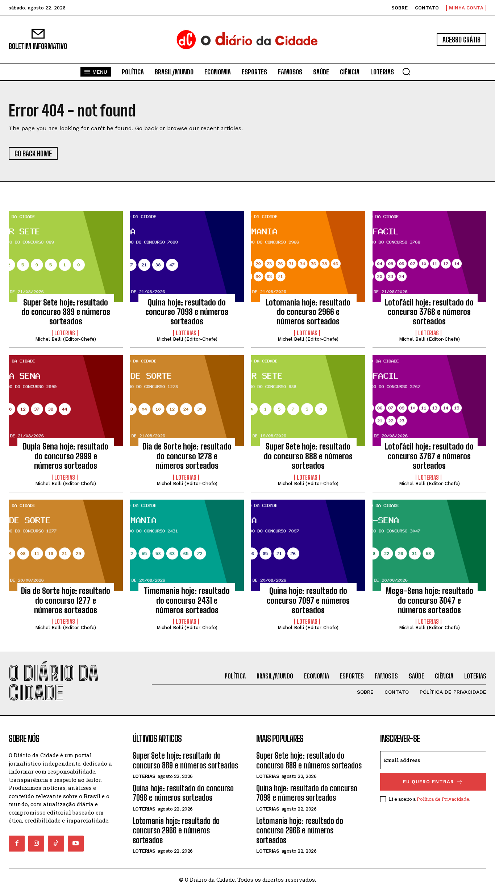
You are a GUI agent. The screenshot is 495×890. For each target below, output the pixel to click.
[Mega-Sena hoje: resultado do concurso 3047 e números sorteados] (430, 545)
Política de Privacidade (443, 799)
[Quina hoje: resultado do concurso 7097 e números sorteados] (308, 545)
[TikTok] (56, 844)
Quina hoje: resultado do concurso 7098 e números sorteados (186, 312)
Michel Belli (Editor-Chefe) (65, 339)
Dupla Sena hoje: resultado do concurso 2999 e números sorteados (65, 456)
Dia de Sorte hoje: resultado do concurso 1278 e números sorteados (187, 456)
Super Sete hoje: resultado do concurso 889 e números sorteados (65, 312)
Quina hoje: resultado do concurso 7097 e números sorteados (308, 600)
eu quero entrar (428, 781)
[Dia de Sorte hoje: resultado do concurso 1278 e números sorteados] (187, 401)
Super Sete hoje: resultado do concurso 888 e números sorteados (308, 456)
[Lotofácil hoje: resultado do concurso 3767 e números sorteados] (430, 401)
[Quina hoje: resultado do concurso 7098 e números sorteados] (187, 256)
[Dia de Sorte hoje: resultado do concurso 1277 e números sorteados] (66, 545)
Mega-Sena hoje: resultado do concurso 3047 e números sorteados (429, 600)
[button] (406, 71)
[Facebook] (17, 844)
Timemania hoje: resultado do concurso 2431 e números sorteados (187, 600)
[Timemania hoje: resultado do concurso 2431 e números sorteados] (187, 545)
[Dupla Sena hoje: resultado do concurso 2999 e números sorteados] (66, 401)
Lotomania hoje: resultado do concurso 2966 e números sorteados (308, 312)
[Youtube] (76, 844)
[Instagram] (36, 844)
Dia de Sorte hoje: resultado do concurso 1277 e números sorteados (65, 600)
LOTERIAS (64, 333)
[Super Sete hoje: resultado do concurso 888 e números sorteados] (308, 401)
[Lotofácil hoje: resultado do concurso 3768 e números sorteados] (430, 256)
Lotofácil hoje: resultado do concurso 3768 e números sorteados (429, 312)
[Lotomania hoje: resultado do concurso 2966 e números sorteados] (308, 256)
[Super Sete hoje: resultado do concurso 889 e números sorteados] (66, 256)
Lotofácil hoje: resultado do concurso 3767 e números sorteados (429, 456)
